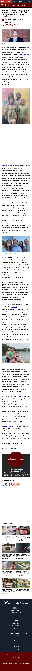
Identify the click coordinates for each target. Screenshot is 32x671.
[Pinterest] (12, 484)
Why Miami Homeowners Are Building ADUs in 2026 (22, 590)
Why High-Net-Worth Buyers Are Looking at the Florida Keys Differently (22, 573)
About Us (16, 623)
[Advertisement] (16, 145)
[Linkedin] (9, 484)
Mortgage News (16, 612)
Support (16, 628)
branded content (19, 473)
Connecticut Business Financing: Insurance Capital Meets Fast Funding (8, 590)
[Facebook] (3, 484)
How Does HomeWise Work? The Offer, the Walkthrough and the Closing (7, 573)
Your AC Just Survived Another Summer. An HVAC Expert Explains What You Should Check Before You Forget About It (23, 539)
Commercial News (16, 610)
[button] (29, 4)
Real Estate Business (11, 26)
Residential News (16, 617)
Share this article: (8, 480)
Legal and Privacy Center (16, 625)
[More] (18, 484)
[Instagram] (15, 484)
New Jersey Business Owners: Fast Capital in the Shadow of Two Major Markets (8, 538)
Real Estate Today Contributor (13, 19)
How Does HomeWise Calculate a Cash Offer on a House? (23, 555)
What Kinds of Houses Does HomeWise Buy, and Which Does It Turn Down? (8, 555)
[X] (6, 484)
